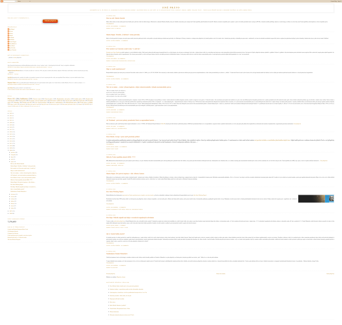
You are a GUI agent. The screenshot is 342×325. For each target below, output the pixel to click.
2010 (11, 145)
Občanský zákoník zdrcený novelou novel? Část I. (122, 315)
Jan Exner (10, 31)
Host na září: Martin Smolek (115, 18)
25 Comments (121, 163)
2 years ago (50, 67)
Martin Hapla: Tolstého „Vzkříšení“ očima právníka (123, 35)
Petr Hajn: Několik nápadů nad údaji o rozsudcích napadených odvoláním (130, 217)
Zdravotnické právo (35, 106)
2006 (11, 213)
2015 (11, 134)
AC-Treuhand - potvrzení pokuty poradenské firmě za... (24, 175)
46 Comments (125, 245)
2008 (11, 150)
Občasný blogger (12, 41)
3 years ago (38, 89)
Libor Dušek (11, 37)
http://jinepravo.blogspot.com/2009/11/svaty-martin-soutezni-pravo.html (21, 84)
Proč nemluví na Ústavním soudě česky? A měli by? (123, 49)
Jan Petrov (10, 33)
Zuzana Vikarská (12, 50)
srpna (12, 161)
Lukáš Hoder (11, 39)
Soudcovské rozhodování (119, 60)
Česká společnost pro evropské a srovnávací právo (20, 235)
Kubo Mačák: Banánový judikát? (118, 305)
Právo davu (112, 302)
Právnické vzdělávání (56, 100)
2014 (11, 136)
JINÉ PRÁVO (171, 7)
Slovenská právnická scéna (69, 104)
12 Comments (121, 109)
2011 (11, 143)
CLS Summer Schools (13, 231)
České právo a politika (86, 102)
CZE (162, 123)
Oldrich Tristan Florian (14, 70)
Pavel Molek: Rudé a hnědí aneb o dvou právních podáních (124, 286)
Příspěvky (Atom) (121, 277)
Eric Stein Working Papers (115, 191)
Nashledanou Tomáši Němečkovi (116, 254)
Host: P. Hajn (124, 227)
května (13, 199)
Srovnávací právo (137, 209)
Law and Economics (41, 102)
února (12, 206)
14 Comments (121, 126)
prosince (13, 152)
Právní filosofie (80, 100)
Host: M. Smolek (116, 28)
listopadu (13, 154)
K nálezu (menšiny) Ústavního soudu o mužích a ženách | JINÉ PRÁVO (21, 89)
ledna (12, 208)
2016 (11, 132)
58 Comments (121, 58)
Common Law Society (13, 233)
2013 (11, 139)
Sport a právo (14, 104)
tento (15, 57)
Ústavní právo (49, 99)
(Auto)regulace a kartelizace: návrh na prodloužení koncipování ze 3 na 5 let (128, 292)
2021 (11, 120)
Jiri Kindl (10, 35)
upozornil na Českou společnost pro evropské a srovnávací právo (138, 195)
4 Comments (124, 40)
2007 (11, 211)
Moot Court (114, 148)
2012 (11, 141)
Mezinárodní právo (117, 112)
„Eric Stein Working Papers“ (200, 195)
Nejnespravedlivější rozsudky (117, 299)
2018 (11, 127)
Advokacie (22, 104)
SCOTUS (87, 104)
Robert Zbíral (11, 46)
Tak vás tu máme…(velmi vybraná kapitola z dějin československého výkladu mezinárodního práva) (138, 87)
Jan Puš (10, 77)
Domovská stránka (220, 273)
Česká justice (115, 227)
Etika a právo (16, 106)
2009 (11, 148)
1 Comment (123, 225)
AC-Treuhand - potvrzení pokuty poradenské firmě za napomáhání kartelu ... (131, 120)
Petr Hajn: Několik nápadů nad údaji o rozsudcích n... (23, 187)
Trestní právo (69, 100)
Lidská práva (78, 99)
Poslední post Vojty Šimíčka (113, 52)
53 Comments (123, 146)
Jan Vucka (10, 88)
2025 (11, 113)
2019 (11, 125)
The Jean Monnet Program (14, 239)
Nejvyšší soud (45, 104)
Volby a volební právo (25, 106)
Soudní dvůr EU (27, 102)
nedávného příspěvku (119, 221)
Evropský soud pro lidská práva (38, 100)
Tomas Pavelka (11, 48)
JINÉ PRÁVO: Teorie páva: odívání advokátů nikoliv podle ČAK (20, 79)
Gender (80, 104)
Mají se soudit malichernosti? (115, 69)
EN (164, 123)
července (13, 194)
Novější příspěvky (110, 273)
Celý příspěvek (110, 23)
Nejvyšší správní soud (33, 104)
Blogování (114, 267)
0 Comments (122, 26)
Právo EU (114, 128)
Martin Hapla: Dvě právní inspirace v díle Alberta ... (23, 182)
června (12, 196)
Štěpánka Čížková (12, 82)
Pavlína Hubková (12, 43)
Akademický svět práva (118, 209)
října (12, 157)
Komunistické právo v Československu (17, 237)
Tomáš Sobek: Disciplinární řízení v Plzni (120, 308)
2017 (11, 129)
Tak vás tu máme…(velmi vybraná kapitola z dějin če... (24, 173)
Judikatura (24, 98)
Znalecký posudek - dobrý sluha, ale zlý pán (120, 295)
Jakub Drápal (11, 29)
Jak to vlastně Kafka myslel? (115, 234)
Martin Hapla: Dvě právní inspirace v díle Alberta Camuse (125, 173)
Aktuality (16, 102)
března (12, 203)
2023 (11, 115)
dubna (12, 201)
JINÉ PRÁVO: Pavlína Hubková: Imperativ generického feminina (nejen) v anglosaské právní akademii (27, 67)
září (12, 159)
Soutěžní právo (122, 128)
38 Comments (125, 78)
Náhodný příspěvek (50, 20)
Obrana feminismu (114, 311)
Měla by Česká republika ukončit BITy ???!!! (120, 157)
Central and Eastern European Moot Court (18, 229)
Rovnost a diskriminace (56, 102)
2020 (11, 122)
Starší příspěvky (330, 273)
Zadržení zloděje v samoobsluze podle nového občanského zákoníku (126, 289)
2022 (11, 118)
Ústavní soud (131, 60)
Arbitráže (114, 165)
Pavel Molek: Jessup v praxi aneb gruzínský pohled (122, 137)
